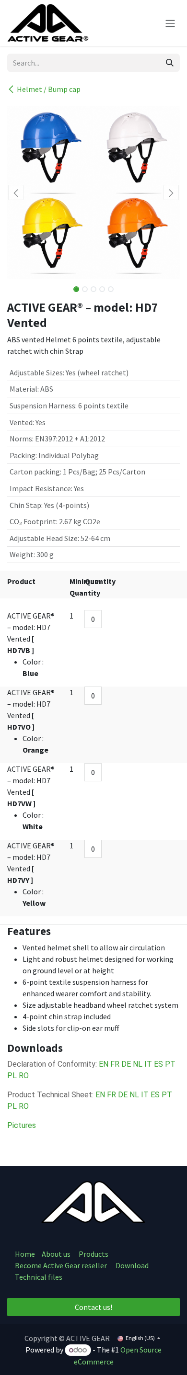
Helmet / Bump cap (49, 89)
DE (126, 1064)
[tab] (93, 931)
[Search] (170, 63)
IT (148, 1064)
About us (57, 1254)
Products (93, 1254)
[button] (15, 192)
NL (137, 1064)
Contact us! (93, 1307)
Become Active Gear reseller (61, 1265)
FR (114, 1064)
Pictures (21, 1125)
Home (25, 1254)
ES (158, 1064)
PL (12, 1075)
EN (103, 1064)
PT (170, 1064)
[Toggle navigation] (170, 23)
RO (24, 1075)
